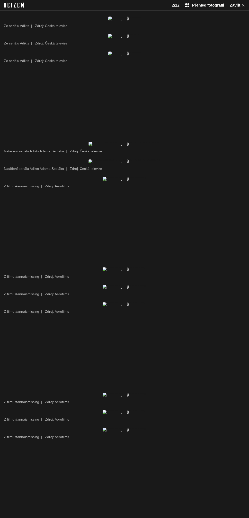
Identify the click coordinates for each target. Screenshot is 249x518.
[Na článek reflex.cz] (14, 5)
